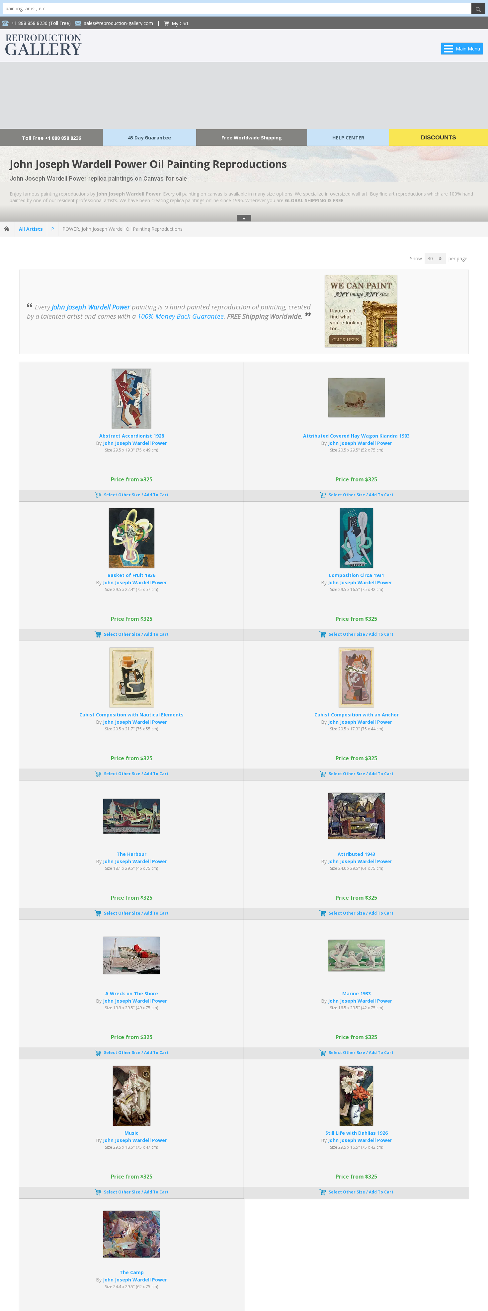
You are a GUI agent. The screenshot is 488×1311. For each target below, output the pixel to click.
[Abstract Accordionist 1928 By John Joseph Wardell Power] (131, 427)
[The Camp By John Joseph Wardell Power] (131, 1256)
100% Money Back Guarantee (180, 316)
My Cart (180, 23)
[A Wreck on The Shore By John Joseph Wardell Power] (131, 972)
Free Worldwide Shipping (251, 137)
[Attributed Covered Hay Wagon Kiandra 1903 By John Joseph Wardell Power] (356, 415)
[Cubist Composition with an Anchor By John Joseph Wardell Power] (356, 705)
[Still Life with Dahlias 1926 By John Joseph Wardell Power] (356, 1124)
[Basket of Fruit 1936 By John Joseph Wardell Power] (131, 566)
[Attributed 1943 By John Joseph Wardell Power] (356, 837)
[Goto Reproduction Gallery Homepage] (7, 228)
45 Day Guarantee (149, 137)
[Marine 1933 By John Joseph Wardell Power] (356, 969)
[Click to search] (478, 8)
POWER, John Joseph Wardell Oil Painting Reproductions (122, 229)
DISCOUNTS (438, 137)
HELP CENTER (348, 137)
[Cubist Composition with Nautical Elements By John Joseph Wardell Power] (132, 705)
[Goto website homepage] (43, 53)
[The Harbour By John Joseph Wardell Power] (131, 832)
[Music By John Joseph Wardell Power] (131, 1124)
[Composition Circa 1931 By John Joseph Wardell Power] (356, 566)
